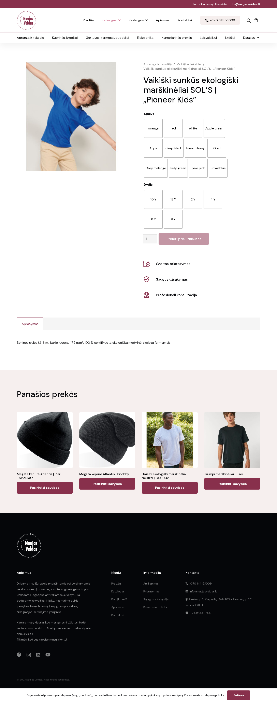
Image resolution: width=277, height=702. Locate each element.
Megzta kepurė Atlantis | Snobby (104, 474)
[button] (119, 20)
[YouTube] (47, 654)
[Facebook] (19, 654)
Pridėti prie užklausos (183, 239)
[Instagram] (29, 654)
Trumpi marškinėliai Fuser (223, 474)
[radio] (153, 128)
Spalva (149, 114)
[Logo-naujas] (26, 20)
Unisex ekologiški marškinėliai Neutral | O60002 (164, 476)
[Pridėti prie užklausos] (255, 20)
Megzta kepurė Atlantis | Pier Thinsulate (38, 476)
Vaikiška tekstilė (189, 64)
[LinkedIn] (38, 654)
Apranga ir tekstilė (157, 64)
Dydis (148, 184)
